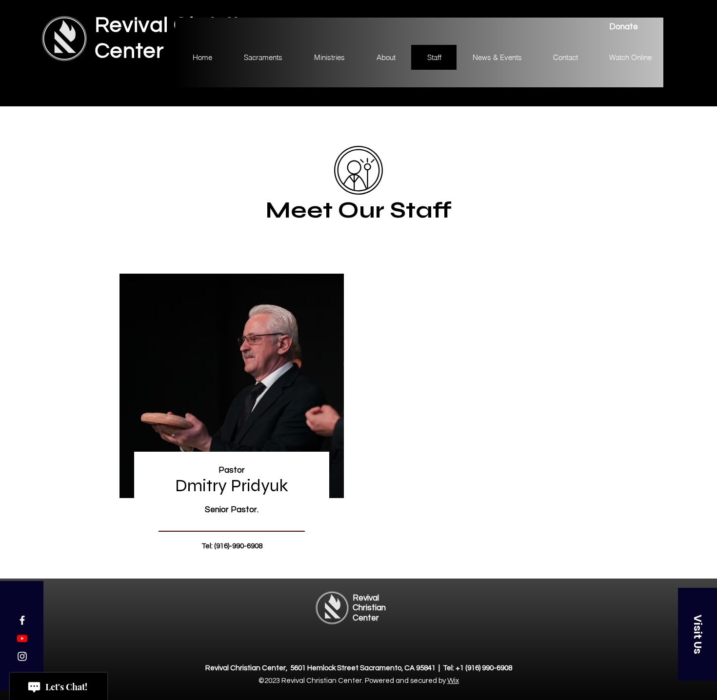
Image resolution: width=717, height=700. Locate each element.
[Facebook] (22, 620)
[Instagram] (22, 656)
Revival (366, 598)
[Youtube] (22, 638)
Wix (453, 680)
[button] (697, 634)
